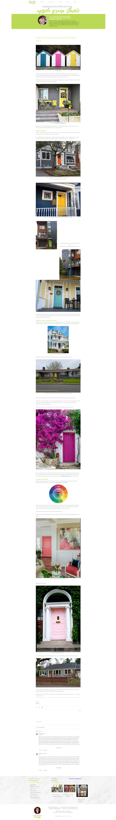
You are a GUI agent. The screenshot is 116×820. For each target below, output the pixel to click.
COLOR (37, 701)
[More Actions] (80, 734)
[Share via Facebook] (36, 707)
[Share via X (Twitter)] (39, 707)
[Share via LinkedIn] (42, 707)
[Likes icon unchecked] (39, 750)
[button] (51, 1)
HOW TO (37, 703)
